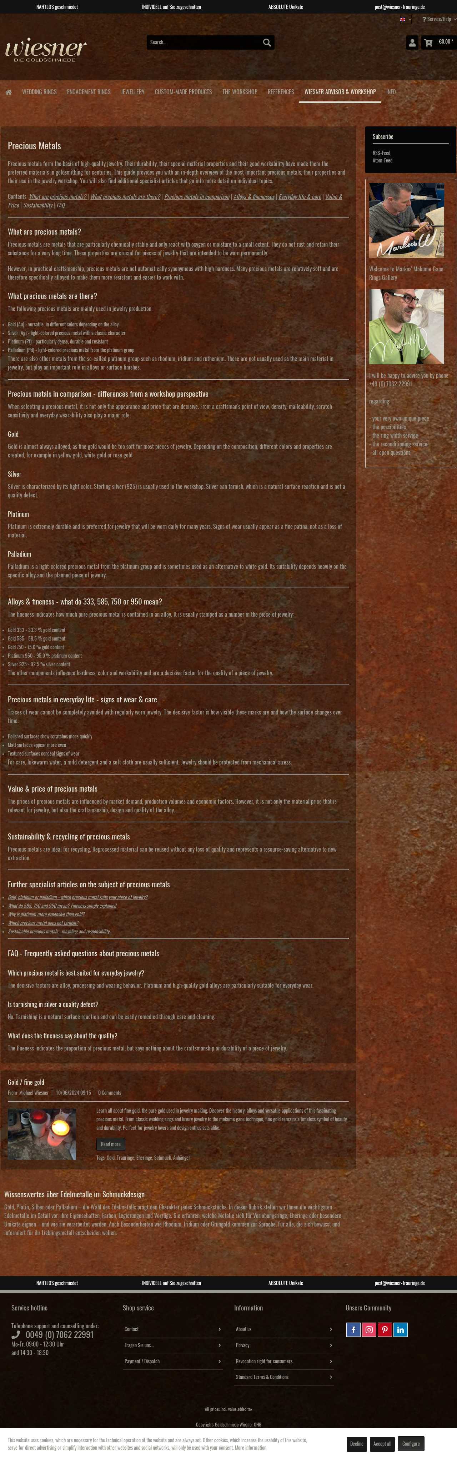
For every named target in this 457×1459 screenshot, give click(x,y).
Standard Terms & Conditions (262, 1377)
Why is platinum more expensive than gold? (46, 914)
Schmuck (162, 1157)
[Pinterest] (385, 1330)
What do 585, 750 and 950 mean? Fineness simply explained (62, 905)
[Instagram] (369, 1330)
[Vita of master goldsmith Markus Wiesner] (410, 220)
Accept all (382, 1444)
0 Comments (109, 1093)
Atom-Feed (382, 160)
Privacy (242, 1345)
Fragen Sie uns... (139, 1345)
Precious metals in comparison (196, 197)
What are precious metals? (57, 197)
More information (250, 1447)
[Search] (267, 42)
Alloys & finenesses (253, 197)
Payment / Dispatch (142, 1361)
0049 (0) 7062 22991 (60, 1334)
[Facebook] (353, 1330)
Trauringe (125, 1157)
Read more (111, 1144)
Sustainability (37, 205)
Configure (411, 1444)
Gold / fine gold (26, 1082)
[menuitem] (211, 42)
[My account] (412, 42)
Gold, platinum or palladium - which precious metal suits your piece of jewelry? (77, 897)
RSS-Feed (381, 153)
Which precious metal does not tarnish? (43, 923)
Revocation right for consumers (264, 1361)
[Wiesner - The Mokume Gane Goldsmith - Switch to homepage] (46, 53)
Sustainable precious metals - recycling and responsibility (58, 931)
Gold (111, 1157)
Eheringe (144, 1157)
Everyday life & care (299, 197)
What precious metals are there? (125, 197)
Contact (132, 1329)
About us (243, 1329)
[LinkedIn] (400, 1330)
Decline (356, 1444)
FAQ (60, 205)
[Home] (8, 91)
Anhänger (181, 1157)
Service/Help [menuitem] (439, 19)
